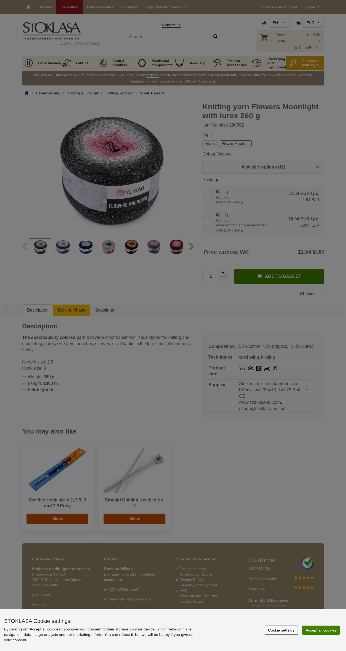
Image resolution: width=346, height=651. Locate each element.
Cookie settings (281, 630)
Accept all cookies (321, 630)
